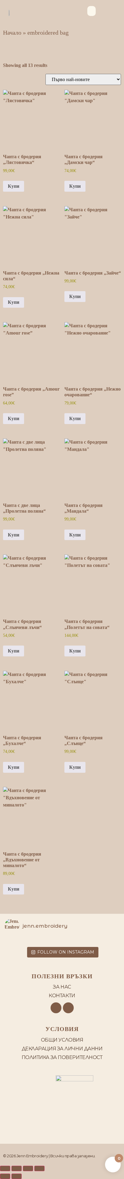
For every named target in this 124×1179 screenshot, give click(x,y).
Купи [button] (13, 186)
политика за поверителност (62, 1057)
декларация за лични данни (62, 1049)
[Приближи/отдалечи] (5, 1168)
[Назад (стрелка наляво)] (5, 1176)
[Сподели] (28, 1168)
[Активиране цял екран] (16, 1168)
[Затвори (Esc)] (39, 1168)
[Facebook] (56, 1007)
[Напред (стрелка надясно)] (16, 1176)
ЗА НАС (62, 987)
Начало (12, 32)
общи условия (62, 1040)
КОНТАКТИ (62, 995)
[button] (91, 11)
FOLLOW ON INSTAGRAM (65, 952)
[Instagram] (68, 1007)
